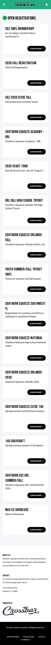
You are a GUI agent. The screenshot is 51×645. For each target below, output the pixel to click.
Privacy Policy (28, 636)
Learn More (36, 48)
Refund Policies (13, 636)
